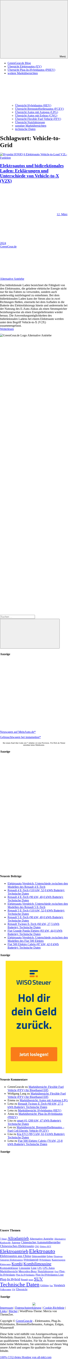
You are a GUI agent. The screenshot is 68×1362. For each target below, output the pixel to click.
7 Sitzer (3, 1239)
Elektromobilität (39, 1256)
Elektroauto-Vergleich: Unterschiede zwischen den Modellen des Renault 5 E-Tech (38, 905)
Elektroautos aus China (15, 1256)
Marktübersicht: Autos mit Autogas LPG (44, 1100)
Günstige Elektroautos (11, 1260)
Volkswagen (5, 1289)
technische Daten (25, 129)
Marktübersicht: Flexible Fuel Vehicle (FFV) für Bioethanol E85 (36, 1088)
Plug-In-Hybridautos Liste (50, 1274)
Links (3, 1311)
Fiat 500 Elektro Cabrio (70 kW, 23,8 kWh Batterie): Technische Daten (35, 1142)
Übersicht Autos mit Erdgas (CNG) (36, 115)
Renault (24, 1279)
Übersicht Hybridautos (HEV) (33, 105)
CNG (37, 1246)
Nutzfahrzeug (46, 1271)
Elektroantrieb (14, 1251)
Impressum (6, 1307)
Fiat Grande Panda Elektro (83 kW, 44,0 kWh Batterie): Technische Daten (35, 932)
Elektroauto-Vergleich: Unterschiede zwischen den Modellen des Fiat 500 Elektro (38, 939)
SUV (38, 1278)
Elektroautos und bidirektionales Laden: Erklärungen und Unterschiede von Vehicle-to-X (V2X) (32, 173)
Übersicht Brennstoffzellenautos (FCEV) (39, 108)
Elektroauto (42, 1251)
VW (13, 1289)
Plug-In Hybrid (10, 1279)
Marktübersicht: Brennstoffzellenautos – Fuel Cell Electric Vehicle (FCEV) (36, 1129)
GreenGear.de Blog (19, 63)
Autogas (16, 1242)
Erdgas (50, 1256)
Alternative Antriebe (12, 278)
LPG (39, 1268)
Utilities (44, 1285)
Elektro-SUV (45, 1246)
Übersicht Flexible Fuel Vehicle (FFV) (38, 118)
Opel (56, 1272)
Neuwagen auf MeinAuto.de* (18, 731)
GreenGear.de (8, 246)
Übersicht (21, 1289)
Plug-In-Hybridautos (25, 1275)
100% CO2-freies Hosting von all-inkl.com (25, 1357)
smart (31, 1280)
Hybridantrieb (31, 1259)
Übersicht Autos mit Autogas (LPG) (36, 112)
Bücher (13, 1311)
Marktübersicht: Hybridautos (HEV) (39, 1110)
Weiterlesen (7, 329)
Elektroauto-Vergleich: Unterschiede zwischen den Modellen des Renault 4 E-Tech (38, 885)
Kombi (17, 1264)
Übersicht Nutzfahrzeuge (30, 122)
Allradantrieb (18, 1238)
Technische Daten (19, 1284)
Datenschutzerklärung (28, 1307)
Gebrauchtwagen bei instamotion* (20, 737)
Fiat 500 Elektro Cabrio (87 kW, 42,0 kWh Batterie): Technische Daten (33, 946)
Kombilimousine (37, 1263)
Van (51, 1285)
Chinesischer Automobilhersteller (40, 1242)
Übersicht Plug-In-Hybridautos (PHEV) (31, 69)
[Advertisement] (34, 693)
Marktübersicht (9, 1271)
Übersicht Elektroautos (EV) (25, 66)
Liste (34, 1267)
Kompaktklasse (9, 1267)
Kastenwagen (58, 1259)
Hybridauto (45, 1260)
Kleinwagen (5, 1264)
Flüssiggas (58, 1256)
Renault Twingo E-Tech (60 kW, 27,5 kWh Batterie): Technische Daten (33, 925)
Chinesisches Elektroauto (17, 1246)
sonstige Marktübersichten (30, 125)
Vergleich (59, 1285)
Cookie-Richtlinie (53, 1307)
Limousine (24, 1268)
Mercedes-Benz (28, 1271)
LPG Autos (49, 1268)
